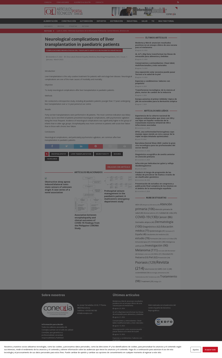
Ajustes (196, 349)
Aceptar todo (210, 349)
